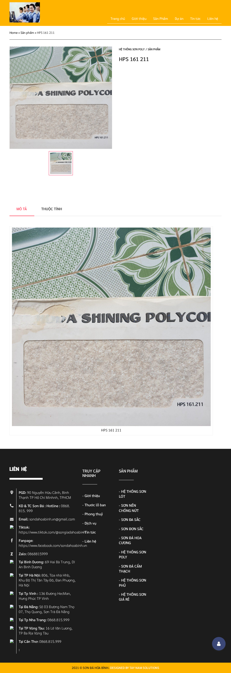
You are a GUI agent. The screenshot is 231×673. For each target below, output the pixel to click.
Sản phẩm (27, 32)
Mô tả (21, 208)
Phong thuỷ (94, 513)
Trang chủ (118, 18)
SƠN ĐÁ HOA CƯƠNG (130, 540)
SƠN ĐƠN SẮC (132, 528)
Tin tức (195, 18)
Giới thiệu (139, 18)
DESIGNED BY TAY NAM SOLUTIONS (134, 668)
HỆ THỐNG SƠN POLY (132, 49)
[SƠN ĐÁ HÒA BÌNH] (24, 21)
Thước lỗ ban (95, 504)
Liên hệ (212, 18)
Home (13, 32)
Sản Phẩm (160, 18)
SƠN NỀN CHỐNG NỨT (129, 508)
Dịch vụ (90, 523)
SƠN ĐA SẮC (131, 519)
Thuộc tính (51, 208)
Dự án (179, 18)
